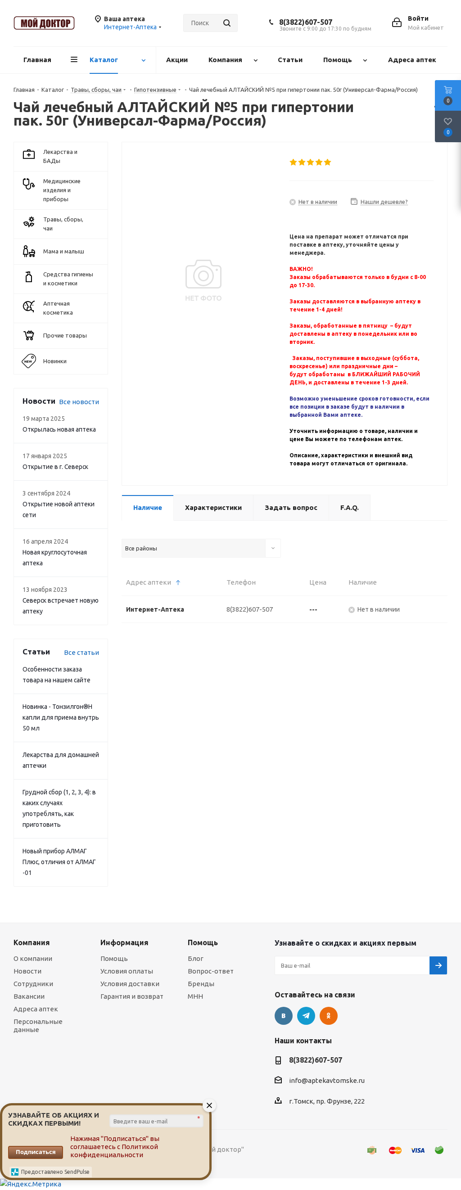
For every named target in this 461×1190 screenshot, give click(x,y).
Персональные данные (38, 1025)
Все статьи (81, 652)
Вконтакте (284, 1016)
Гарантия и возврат (131, 996)
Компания (32, 942)
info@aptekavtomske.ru (327, 1080)
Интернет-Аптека (155, 609)
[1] (293, 162)
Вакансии (29, 996)
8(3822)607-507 (305, 22)
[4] (319, 162)
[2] (302, 162)
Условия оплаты (126, 971)
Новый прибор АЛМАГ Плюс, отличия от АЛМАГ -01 (59, 861)
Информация (124, 942)
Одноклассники (329, 1016)
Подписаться (36, 1152)
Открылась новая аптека (59, 429)
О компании (33, 958)
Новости (27, 971)
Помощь (114, 958)
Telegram (306, 1016)
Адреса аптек (36, 1009)
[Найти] (227, 23)
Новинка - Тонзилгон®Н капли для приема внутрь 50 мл (61, 717)
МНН (195, 996)
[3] (311, 162)
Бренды (201, 983)
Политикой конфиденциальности (114, 1150)
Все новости (79, 402)
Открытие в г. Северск (55, 466)
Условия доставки (129, 983)
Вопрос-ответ (211, 971)
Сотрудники (33, 983)
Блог (195, 958)
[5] (328, 162)
